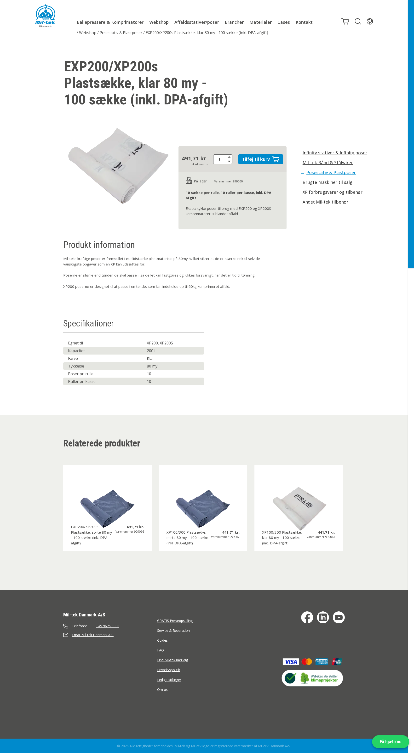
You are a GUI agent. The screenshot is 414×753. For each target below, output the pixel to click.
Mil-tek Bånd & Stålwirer (328, 162)
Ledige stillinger (169, 679)
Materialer (260, 22)
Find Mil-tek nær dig (172, 660)
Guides (162, 640)
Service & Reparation (173, 630)
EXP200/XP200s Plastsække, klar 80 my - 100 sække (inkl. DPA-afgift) (207, 32)
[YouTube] (339, 617)
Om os (162, 689)
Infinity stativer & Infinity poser (335, 153)
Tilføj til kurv (256, 159)
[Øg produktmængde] (230, 156)
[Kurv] (345, 21)
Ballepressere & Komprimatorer (110, 22)
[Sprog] (370, 21)
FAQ (160, 650)
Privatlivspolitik (168, 670)
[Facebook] (307, 617)
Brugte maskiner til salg (327, 182)
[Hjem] (45, 15)
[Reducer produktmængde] (230, 161)
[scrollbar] (411, 376)
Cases (283, 22)
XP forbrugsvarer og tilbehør (332, 192)
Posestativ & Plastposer (121, 32)
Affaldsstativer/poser (196, 22)
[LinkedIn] (323, 617)
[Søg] (358, 21)
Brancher (234, 22)
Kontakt (304, 22)
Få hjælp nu (391, 741)
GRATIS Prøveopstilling (175, 620)
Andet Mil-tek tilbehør (325, 202)
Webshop (159, 22)
